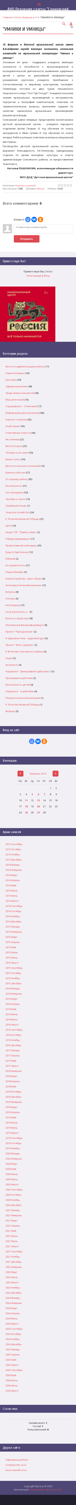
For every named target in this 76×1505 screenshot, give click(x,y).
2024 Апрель (13, 1313)
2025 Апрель (13, 1354)
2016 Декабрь (14, 1045)
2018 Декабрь (14, 1096)
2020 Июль (12, 1179)
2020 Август (12, 1184)
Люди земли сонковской (20, 393)
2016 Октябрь (13, 1035)
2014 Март (12, 875)
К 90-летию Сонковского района (24, 651)
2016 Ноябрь (13, 1040)
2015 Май (11, 947)
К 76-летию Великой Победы (22, 704)
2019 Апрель (13, 1112)
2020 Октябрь (13, 1194)
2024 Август (12, 1323)
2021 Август (12, 1246)
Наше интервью (15, 373)
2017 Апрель (13, 1055)
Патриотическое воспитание (23, 698)
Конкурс (10, 598)
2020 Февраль (14, 1158)
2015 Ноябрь (13, 978)
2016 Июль (12, 1019)
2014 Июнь (12, 890)
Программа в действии (19, 678)
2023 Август (12, 1282)
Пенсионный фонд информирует (25, 625)
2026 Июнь (12, 1380)
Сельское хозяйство (17, 512)
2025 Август (12, 1365)
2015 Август (12, 962)
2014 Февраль (14, 870)
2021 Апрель (13, 1225)
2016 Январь (13, 988)
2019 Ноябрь (13, 1148)
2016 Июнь (12, 1014)
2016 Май (11, 1009)
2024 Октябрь (13, 1334)
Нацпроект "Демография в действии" (28, 671)
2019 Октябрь (13, 1143)
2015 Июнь (12, 952)
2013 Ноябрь (13, 854)
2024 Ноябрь (13, 1339)
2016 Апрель (13, 1004)
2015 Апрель (13, 942)
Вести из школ (14, 446)
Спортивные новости (18, 432)
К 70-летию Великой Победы (22, 519)
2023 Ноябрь (13, 1287)
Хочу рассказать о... (17, 611)
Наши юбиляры (15, 572)
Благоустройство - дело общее (24, 578)
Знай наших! (13, 426)
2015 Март (12, 937)
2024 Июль (12, 1318)
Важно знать (13, 459)
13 (38, 800)
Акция (9, 658)
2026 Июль (12, 1385)
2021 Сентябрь (14, 1251)
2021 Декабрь (14, 1261)
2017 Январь (13, 1050)
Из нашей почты (15, 565)
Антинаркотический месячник (23, 585)
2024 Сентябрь (14, 1328)
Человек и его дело (17, 452)
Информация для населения (22, 413)
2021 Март (12, 1220)
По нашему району (17, 479)
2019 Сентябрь (14, 1138)
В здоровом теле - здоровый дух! (25, 638)
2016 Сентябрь (14, 1029)
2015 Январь (13, 926)
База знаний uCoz (16, 1470)
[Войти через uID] (28, 219)
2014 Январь (13, 864)
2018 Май (11, 1086)
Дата (8, 525)
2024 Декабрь (14, 1344)
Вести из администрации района (25, 366)
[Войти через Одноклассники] (40, 219)
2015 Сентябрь (14, 968)
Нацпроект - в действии (20, 691)
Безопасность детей (18, 684)
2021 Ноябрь (13, 1256)
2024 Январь (13, 1297)
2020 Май (11, 1169)
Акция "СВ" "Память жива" (21, 532)
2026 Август (12, 1390)
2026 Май (11, 1375)
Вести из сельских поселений (23, 466)
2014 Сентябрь (14, 906)
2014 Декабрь (14, 921)
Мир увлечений (15, 399)
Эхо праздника (14, 492)
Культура (11, 379)
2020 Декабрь (14, 1205)
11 (26, 800)
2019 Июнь (12, 1122)
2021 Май (11, 1230)
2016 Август (12, 1024)
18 (26, 806)
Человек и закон (15, 499)
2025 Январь (13, 1349)
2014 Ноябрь (13, 916)
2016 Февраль (14, 993)
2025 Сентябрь (14, 1370)
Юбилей (10, 558)
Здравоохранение (16, 386)
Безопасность (14, 485)
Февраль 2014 (38, 773)
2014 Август (12, 900)
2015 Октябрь (13, 973)
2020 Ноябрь (13, 1200)
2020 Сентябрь (14, 1189)
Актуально (12, 664)
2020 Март (12, 1163)
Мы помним (12, 439)
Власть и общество (17, 618)
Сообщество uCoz (16, 1465)
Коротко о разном (25, 185)
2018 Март (12, 1076)
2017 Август (12, 1065)
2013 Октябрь (13, 849)
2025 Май (11, 1359)
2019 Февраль (14, 1102)
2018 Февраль (14, 1071)
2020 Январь (13, 1153)
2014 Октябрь (13, 911)
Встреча (10, 591)
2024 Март (12, 1308)
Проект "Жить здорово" (20, 645)
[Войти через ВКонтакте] (34, 219)
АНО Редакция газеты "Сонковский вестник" (38, 12)
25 (26, 812)
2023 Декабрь (14, 1292)
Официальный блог (17, 1459)
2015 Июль (12, 957)
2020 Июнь (12, 1174)
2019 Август (12, 1133)
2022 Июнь (12, 1277)
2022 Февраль (14, 1267)
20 (38, 806)
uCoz (59, 1489)
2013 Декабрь (14, 859)
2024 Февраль (14, 1303)
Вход (47, 275)
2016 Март (12, 998)
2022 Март (12, 1272)
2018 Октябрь (13, 1091)
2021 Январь (13, 1210)
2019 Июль (12, 1127)
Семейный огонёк (16, 505)
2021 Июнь (12, 1236)
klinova (40, 188)
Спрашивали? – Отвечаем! (21, 406)
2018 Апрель (13, 1081)
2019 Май (11, 1117)
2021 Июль (12, 1241)
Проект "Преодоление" (19, 631)
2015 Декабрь (14, 983)
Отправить (26, 239)
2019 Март (12, 1107)
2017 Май (11, 1060)
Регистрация (34, 275)
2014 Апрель (13, 880)
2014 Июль (12, 895)
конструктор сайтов (41, 1489)
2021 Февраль (14, 1215)
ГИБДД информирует (18, 538)
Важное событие (15, 472)
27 (38, 812)
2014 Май (11, 885)
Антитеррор (13, 605)
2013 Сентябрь (14, 844)
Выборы (10, 711)
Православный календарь (21, 545)
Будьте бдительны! (17, 552)
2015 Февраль (14, 931)
